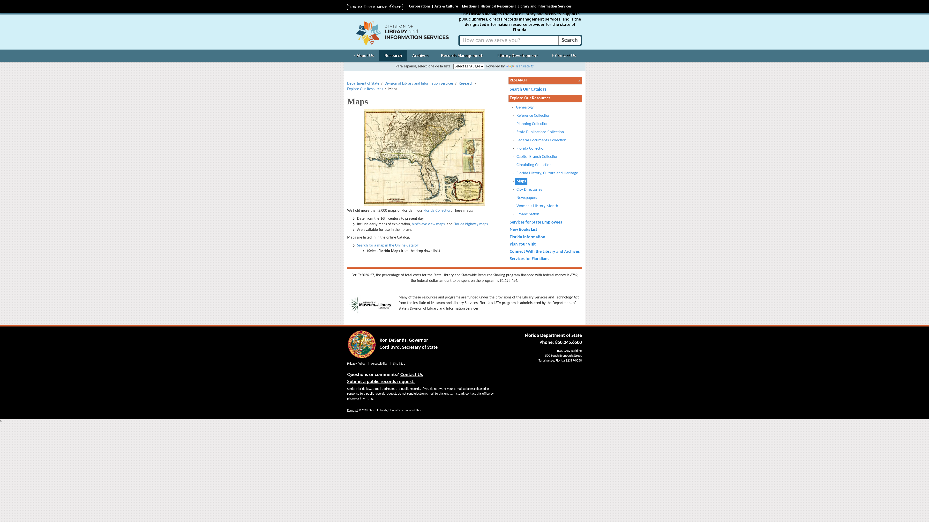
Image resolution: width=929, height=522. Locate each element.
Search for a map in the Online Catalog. (388, 245)
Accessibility (379, 364)
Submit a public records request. (381, 381)
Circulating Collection (534, 165)
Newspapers (527, 198)
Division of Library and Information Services (419, 84)
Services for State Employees (536, 222)
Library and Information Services (544, 6)
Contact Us (411, 374)
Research (466, 84)
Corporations (419, 6)
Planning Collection (532, 124)
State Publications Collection (540, 132)
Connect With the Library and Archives (545, 251)
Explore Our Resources (365, 89)
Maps (521, 181)
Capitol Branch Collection (537, 157)
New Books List (523, 229)
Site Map (399, 364)
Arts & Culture (446, 6)
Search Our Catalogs (528, 89)
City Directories (529, 190)
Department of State (363, 84)
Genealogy (525, 107)
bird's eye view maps (428, 224)
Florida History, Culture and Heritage (547, 173)
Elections (469, 6)
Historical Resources (497, 6)
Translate (522, 66)
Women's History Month (537, 206)
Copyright (352, 410)
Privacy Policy (356, 364)
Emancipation (528, 214)
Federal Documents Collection (541, 140)
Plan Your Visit (523, 244)
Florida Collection (437, 211)
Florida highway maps (470, 224)
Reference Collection (533, 116)
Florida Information (527, 237)
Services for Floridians (529, 259)
